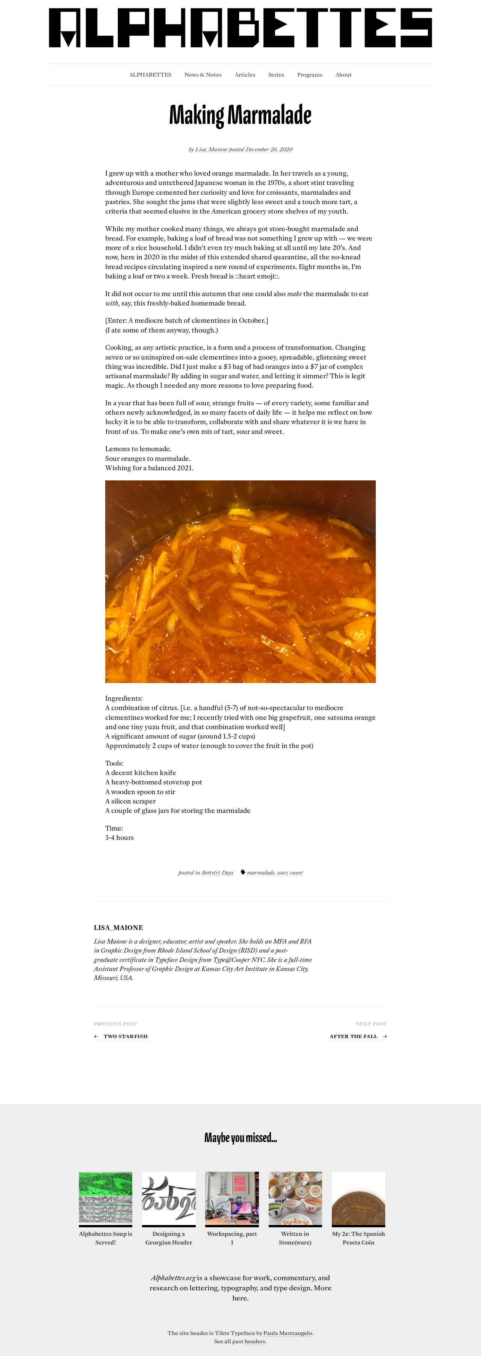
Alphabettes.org (173, 1277)
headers (255, 1341)
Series (276, 74)
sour (282, 872)
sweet (296, 872)
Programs (309, 74)
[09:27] (105, 1225)
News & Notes (203, 74)
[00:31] (168, 1225)
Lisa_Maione (211, 149)
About (344, 74)
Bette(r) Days (217, 872)
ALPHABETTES (150, 74)
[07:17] (295, 1225)
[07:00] (232, 1225)
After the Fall (358, 1035)
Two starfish (121, 1035)
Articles (245, 74)
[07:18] (358, 1225)
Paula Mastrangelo (287, 1332)
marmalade (260, 872)
